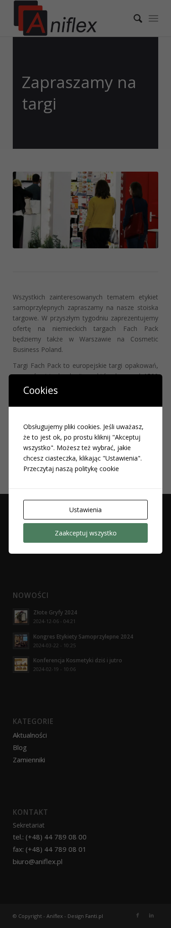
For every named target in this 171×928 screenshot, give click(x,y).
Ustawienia (85, 509)
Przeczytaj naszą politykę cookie (71, 468)
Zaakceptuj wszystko (86, 533)
